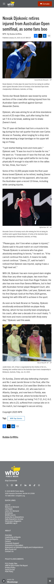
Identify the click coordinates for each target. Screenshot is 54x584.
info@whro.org (20, 496)
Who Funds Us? (11, 549)
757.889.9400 (10, 496)
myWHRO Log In (11, 523)
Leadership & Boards (13, 537)
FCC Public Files (11, 563)
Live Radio (9, 509)
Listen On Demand (12, 511)
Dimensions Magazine (13, 521)
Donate (45, 4)
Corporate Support (12, 543)
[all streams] (50, 581)
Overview (8, 535)
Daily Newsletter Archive (14, 519)
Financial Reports (11, 539)
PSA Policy (9, 571)
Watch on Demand (12, 507)
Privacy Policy (10, 568)
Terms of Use (10, 570)
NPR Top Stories (16, 418)
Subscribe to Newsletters (14, 517)
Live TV (7, 505)
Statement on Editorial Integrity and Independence (24, 547)
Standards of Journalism (14, 545)
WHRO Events (10, 515)
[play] (3, 581)
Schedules (9, 513)
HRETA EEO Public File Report (16, 566)
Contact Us (9, 551)
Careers (8, 541)
